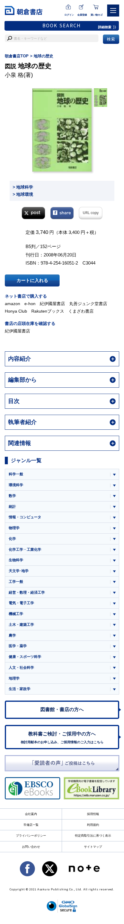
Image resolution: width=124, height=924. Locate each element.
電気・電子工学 (21, 603)
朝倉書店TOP (17, 56)
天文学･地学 (19, 571)
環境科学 (16, 485)
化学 (12, 539)
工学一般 (16, 582)
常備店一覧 (31, 824)
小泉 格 (14, 75)
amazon (12, 303)
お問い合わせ (31, 846)
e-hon (30, 303)
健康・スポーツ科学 (25, 657)
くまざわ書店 (81, 311)
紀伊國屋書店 (52, 303)
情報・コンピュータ (25, 517)
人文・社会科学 (21, 667)
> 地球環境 (23, 194)
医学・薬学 (18, 646)
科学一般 (16, 474)
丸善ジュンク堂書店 (88, 303)
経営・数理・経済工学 (27, 592)
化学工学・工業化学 (25, 549)
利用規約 (93, 824)
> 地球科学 (23, 187)
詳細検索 (104, 27)
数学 (12, 496)
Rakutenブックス (47, 311)
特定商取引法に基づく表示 (93, 835)
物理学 (14, 528)
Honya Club (16, 311)
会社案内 (31, 814)
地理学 (14, 678)
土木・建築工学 (21, 625)
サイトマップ (93, 846)
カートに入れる (32, 280)
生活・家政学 (19, 689)
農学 (12, 635)
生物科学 (16, 560)
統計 (12, 506)
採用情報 (93, 814)
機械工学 (16, 614)
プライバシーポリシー (31, 835)
